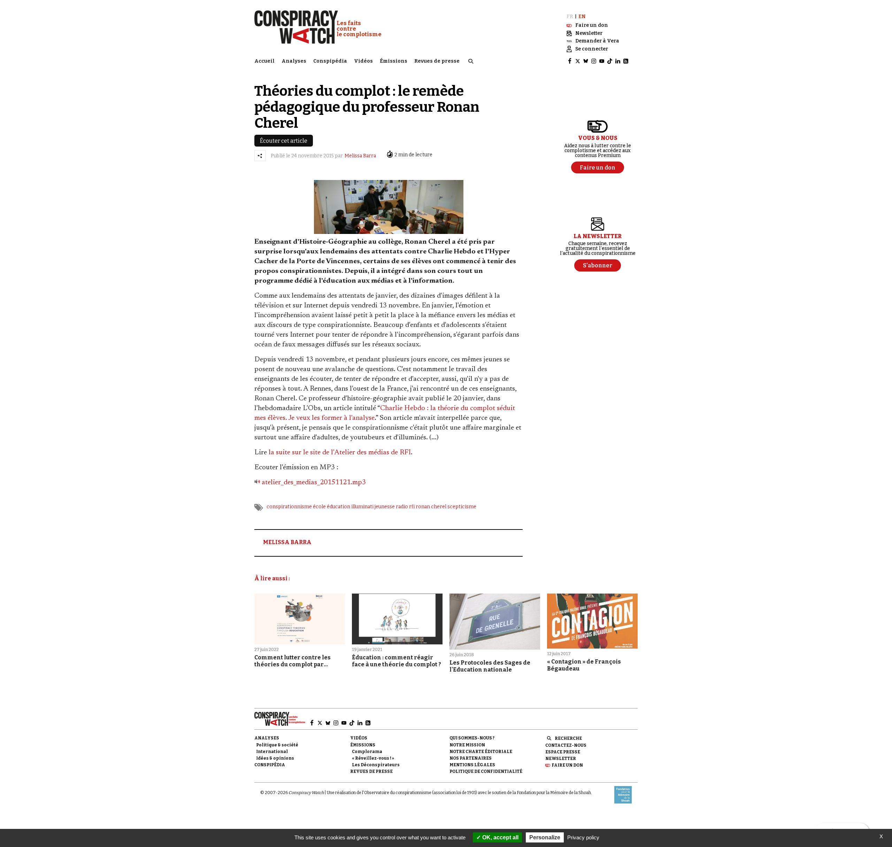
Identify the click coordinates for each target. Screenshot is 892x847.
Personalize (544, 837)
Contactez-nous (565, 745)
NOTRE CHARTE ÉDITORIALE (480, 751)
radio (402, 507)
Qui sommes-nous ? (471, 738)
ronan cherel (431, 507)
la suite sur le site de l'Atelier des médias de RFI (340, 452)
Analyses (294, 61)
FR (570, 16)
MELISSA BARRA (287, 542)
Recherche (568, 738)
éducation (338, 507)
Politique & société (277, 745)
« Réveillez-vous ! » (373, 758)
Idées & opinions (275, 758)
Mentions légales (472, 764)
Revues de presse (437, 61)
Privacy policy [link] (583, 837)
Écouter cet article (283, 141)
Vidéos (363, 61)
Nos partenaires (470, 758)
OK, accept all (499, 837)
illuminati (362, 507)
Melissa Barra (360, 156)
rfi (412, 507)
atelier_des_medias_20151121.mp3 (314, 482)
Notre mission (467, 745)
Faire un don (567, 765)
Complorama (367, 751)
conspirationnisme (289, 507)
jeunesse (385, 507)
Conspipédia (330, 61)
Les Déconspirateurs (376, 764)
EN (582, 16)
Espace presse (562, 752)
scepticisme (461, 507)
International (272, 751)
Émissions (393, 61)
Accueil (264, 61)
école (319, 507)
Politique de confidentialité (485, 771)
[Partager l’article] (260, 155)
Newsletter (560, 758)
